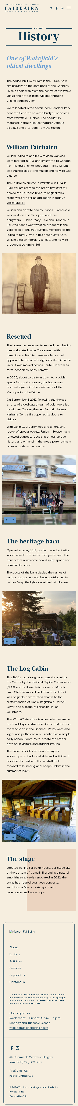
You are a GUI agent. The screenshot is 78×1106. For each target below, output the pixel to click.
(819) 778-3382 (19, 1071)
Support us (17, 975)
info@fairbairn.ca (21, 1076)
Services (15, 968)
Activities (15, 961)
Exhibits (14, 954)
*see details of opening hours (28, 1028)
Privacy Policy (16, 1091)
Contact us (17, 981)
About (39, 28)
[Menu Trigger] (69, 8)
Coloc (25, 1096)
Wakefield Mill (16, 203)
